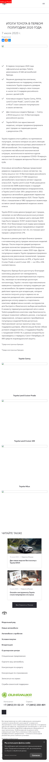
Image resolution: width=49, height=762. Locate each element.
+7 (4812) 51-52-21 (14, 704)
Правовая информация (10, 739)
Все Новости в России (24, 605)
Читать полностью (10, 755)
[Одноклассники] (6, 40)
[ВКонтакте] (3, 40)
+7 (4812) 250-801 (35, 704)
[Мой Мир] (9, 40)
